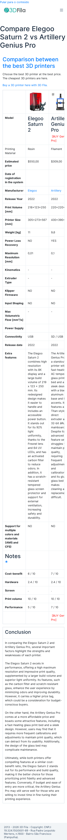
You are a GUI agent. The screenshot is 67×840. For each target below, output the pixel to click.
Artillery (56, 190)
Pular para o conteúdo (14, 2)
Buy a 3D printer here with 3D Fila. (25, 85)
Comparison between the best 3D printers (30, 62)
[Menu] (61, 10)
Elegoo (32, 190)
